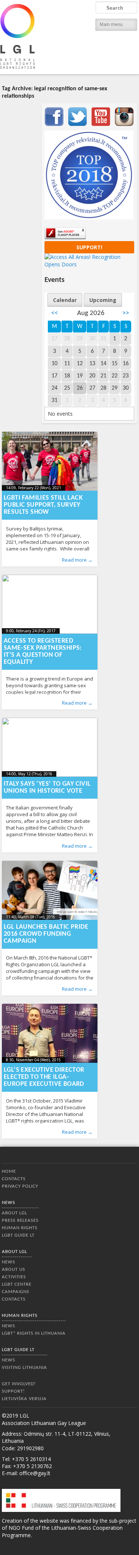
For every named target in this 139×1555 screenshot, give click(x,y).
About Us (13, 1269)
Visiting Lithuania (24, 1367)
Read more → (77, 559)
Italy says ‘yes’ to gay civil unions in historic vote (47, 787)
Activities (14, 1277)
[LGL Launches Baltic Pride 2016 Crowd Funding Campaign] (49, 890)
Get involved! (19, 1384)
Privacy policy (20, 1186)
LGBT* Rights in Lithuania (34, 1333)
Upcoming (102, 299)
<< (54, 313)
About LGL (14, 1213)
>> (125, 313)
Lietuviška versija (24, 1398)
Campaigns (15, 1291)
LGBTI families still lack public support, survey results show (43, 505)
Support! (89, 247)
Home (9, 1171)
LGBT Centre (17, 1284)
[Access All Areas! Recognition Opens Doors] (89, 264)
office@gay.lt (34, 1473)
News (8, 1202)
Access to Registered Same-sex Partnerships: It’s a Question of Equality (43, 651)
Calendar (65, 299)
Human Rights (19, 1228)
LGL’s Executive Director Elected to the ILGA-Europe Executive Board (44, 1077)
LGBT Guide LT (18, 1235)
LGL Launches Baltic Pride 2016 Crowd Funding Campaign (46, 934)
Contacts (14, 1178)
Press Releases (20, 1220)
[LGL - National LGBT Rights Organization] (17, 36)
